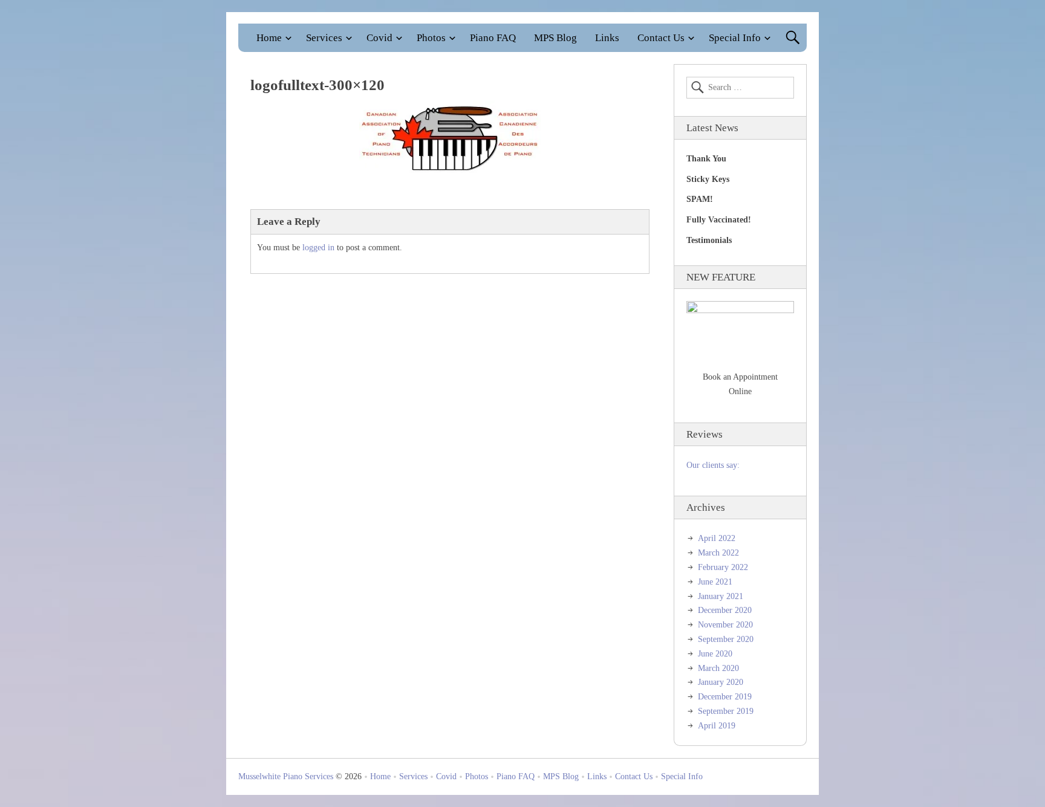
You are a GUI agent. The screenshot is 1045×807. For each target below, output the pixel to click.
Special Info (735, 38)
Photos (431, 38)
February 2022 (723, 567)
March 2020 (718, 668)
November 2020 (725, 624)
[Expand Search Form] (792, 38)
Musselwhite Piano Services (285, 776)
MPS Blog (555, 38)
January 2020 (720, 682)
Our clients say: (713, 465)
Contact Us (661, 38)
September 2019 (726, 711)
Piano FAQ (493, 38)
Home (269, 38)
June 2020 (715, 653)
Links (607, 38)
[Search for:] (740, 88)
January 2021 (720, 596)
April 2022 (716, 538)
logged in (318, 247)
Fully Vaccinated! (718, 219)
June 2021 (715, 581)
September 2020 (726, 639)
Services (324, 38)
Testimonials (709, 240)
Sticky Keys (707, 179)
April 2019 (716, 725)
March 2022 (718, 552)
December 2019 (725, 696)
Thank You (706, 158)
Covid (379, 38)
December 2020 (725, 610)
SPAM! (699, 199)
